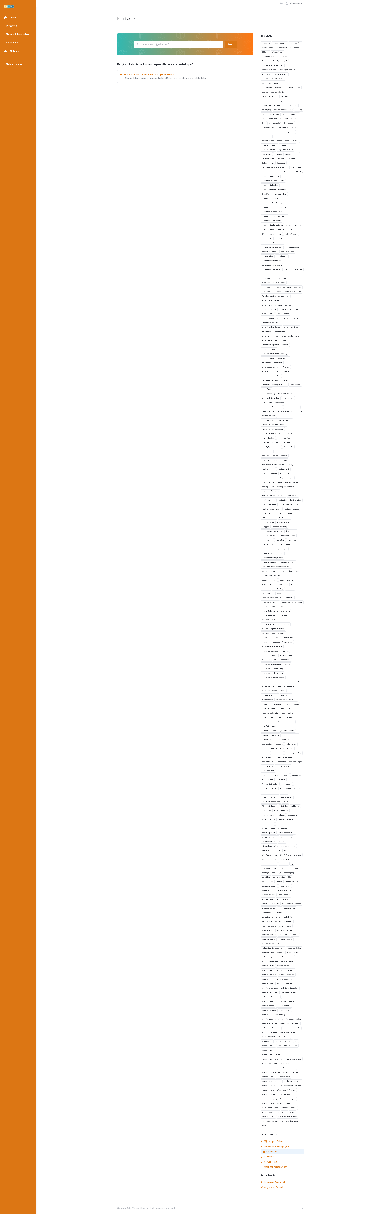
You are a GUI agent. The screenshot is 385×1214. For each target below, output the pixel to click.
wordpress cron (283, 1077)
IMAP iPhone (284, 518)
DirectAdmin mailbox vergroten (274, 216)
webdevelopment (269, 935)
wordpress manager (270, 1086)
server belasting (268, 828)
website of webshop (285, 984)
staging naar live (291, 882)
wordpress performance (291, 1086)
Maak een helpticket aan (275, 1167)
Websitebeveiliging (269, 1032)
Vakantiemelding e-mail (271, 917)
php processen (268, 771)
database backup (292, 154)
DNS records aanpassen (271, 234)
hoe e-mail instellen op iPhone (274, 460)
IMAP (290, 513)
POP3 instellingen (269, 806)
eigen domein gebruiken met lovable (277, 394)
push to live (266, 811)
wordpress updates (288, 1108)
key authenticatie (269, 584)
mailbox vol (266, 660)
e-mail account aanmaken (280, 274)
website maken (268, 984)
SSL (289, 877)
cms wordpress (268, 128)
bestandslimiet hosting (271, 105)
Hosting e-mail (283, 469)
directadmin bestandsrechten (274, 190)
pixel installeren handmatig (291, 788)
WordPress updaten (270, 1108)
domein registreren (270, 252)
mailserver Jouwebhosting (272, 669)
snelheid (297, 855)
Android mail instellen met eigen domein (278, 70)
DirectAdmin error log (270, 199)
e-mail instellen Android (271, 318)
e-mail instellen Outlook (271, 327)
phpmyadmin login (269, 788)
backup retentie (277, 92)
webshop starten (294, 948)
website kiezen (268, 979)
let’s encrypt (296, 584)
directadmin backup (270, 185)
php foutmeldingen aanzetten (274, 762)
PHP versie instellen (270, 784)
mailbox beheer (286, 655)
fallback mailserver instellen (273, 434)
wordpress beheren (288, 1068)
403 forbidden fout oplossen (287, 48)
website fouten (268, 970)
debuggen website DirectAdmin (275, 167)
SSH (297, 868)
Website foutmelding (285, 970)
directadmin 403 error (270, 176)
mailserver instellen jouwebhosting (276, 664)
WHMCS (286, 1037)
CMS (264, 123)
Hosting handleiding (288, 474)
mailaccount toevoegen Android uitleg (277, 638)
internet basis (267, 545)
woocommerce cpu (270, 1050)
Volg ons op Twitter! (273, 1187)
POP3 (285, 802)
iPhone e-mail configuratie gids (274, 549)
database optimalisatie (286, 159)
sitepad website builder (271, 850)
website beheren (287, 957)
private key (284, 806)
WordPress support (287, 1099)
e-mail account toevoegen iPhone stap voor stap (281, 292)
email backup (287, 398)
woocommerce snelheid (291, 1059)
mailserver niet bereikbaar (272, 673)
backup (265, 92)
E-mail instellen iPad (292, 318)
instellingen (292, 540)
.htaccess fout (295, 43)
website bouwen (287, 961)
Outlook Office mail (286, 740)
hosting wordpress (291, 509)
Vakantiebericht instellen (272, 913)
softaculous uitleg (269, 864)
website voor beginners (289, 1024)
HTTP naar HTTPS (269, 513)
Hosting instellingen (285, 478)
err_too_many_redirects (282, 411)
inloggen (265, 527)
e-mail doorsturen (269, 309)
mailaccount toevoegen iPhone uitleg (277, 642)
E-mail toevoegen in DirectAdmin (275, 345)
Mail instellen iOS (269, 620)
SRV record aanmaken (283, 868)
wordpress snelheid (270, 1095)
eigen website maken (270, 398)
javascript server (268, 571)
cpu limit (290, 132)
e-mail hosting (267, 314)
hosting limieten (268, 482)
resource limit (293, 815)
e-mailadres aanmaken (271, 376)
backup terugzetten (270, 96)
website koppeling (284, 979)
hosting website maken (271, 509)
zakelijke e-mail (268, 1117)
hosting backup (268, 469)
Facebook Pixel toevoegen (272, 429)
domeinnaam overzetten (272, 265)
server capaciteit (268, 833)
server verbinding (269, 842)
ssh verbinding (279, 877)
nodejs (296, 704)
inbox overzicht (268, 522)
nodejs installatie (269, 717)
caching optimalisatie (270, 114)
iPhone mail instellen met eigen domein (278, 562)
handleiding (267, 451)
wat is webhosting (269, 926)
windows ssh (267, 1041)
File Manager (293, 434)
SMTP (286, 850)
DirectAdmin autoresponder (273, 181)
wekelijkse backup (287, 1032)
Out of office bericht (286, 722)
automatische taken (270, 83)
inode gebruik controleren (272, 531)
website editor (283, 966)
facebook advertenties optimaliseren (276, 420)
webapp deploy (268, 930)
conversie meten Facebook (273, 132)
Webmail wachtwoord (270, 944)
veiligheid (288, 917)
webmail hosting (268, 939)
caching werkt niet (269, 119)
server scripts (286, 837)
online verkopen (268, 722)
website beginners (269, 957)
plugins (284, 793)
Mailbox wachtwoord (282, 660)
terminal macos (268, 895)
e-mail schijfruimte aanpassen (274, 340)
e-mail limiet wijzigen (270, 336)
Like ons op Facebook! (274, 1182)
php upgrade (297, 775)
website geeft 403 (269, 975)
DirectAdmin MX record (271, 221)
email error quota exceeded (273, 403)
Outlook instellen (269, 740)
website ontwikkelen (270, 992)
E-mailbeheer (295, 385)
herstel (277, 451)
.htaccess (266, 43)
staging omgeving (269, 886)
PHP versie (280, 780)
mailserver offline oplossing (273, 678)
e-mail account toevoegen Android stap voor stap (281, 287)
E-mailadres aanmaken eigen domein (277, 380)
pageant (279, 744)
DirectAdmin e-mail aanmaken (274, 194)
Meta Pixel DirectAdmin (271, 686)
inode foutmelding (279, 527)
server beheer (282, 824)
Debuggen (281, 163)
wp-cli (284, 1112)
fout (263, 438)
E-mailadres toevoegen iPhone (274, 385)
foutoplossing (267, 442)
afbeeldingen (277, 52)
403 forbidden (267, 48)
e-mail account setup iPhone (273, 283)
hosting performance (270, 491)
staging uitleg (285, 886)
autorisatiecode (294, 88)
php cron (265, 753)
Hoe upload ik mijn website (273, 465)
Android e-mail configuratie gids (275, 61)
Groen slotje (288, 447)
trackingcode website (270, 904)
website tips (266, 1015)
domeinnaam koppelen (271, 261)
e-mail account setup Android (274, 278)
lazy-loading (283, 584)
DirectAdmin (296, 167)
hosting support (268, 500)
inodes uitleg (267, 540)
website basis (292, 953)
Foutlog (271, 438)
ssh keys (265, 873)
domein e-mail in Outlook (272, 247)
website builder (268, 966)
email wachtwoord (292, 407)
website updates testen (291, 1019)
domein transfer (287, 252)
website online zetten (289, 988)
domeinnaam (281, 256)
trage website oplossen (291, 904)
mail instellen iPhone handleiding (275, 624)
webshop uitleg (268, 953)
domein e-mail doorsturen (272, 243)
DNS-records (267, 238)
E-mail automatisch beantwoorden (275, 296)
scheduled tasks (268, 820)
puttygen (284, 811)
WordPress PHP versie (286, 1090)
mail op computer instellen (273, 629)
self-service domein (286, 820)
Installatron (280, 540)
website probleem (289, 997)
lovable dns (288, 598)
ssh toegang (289, 873)
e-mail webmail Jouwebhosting (274, 354)
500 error (265, 52)
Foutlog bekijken (284, 438)
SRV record (266, 868)
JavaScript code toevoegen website (276, 567)
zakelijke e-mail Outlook (287, 1117)
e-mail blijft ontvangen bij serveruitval (277, 305)
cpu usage (266, 136)
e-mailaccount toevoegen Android (275, 367)
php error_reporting (293, 753)
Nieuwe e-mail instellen (271, 704)
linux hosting (278, 589)
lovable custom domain (271, 598)
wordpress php (268, 1090)
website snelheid (287, 1001)
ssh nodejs (276, 873)
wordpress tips (268, 1103)
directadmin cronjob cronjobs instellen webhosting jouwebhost (287, 172)
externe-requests (269, 416)
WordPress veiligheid (270, 1112)
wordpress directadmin (271, 1081)
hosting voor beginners (288, 505)
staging (279, 882)
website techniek (269, 1010)
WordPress (266, 1063)
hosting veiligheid (269, 505)
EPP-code (266, 411)
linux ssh (290, 589)
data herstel (266, 154)
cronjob (277, 136)
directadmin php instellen (272, 225)
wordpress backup (281, 1063)
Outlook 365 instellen (270, 735)
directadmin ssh (268, 230)
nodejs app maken (286, 709)
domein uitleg (267, 256)
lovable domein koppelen (292, 602)
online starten (291, 717)
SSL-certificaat (267, 882)
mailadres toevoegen (270, 651)
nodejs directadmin (270, 713)
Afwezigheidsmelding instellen (274, 57)
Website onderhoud (270, 988)
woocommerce (268, 1046)
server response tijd (270, 837)
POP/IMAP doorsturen (271, 802)
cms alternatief (275, 123)
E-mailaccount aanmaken (272, 363)
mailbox (285, 651)
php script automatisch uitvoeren (275, 775)
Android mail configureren (272, 65)
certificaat (284, 119)
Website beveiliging (270, 961)
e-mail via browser (269, 349)
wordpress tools (283, 1103)
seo (299, 820)
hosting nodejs (268, 487)
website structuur (284, 1006)
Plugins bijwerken (269, 797)
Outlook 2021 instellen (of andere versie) (278, 731)
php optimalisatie (283, 766)
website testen (284, 1010)
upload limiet (289, 908)
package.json (267, 744)
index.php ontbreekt (285, 522)
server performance (286, 833)
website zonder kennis (271, 1028)
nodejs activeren (268, 709)
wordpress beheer (269, 1068)
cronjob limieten (292, 141)
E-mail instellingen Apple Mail (274, 332)
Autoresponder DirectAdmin (273, 88)
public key (295, 806)
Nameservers (267, 700)
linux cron (266, 589)
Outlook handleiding (290, 735)
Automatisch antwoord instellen (274, 74)
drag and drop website (293, 269)
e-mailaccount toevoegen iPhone (275, 371)
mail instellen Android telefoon (274, 615)
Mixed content (289, 686)
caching (299, 110)
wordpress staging (269, 1099)
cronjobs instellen (287, 145)
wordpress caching (290, 1072)
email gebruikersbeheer (272, 407)
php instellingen (295, 762)
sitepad (282, 842)
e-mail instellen (283, 314)
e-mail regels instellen (291, 336)
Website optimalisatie (290, 992)
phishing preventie (269, 749)
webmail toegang (285, 939)
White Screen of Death (271, 1037)
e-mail (264, 274)
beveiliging (266, 110)
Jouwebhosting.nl (269, 580)
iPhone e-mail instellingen (272, 553)
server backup (267, 824)
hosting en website (269, 474)
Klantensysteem (124, 24)
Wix (296, 1041)
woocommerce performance (274, 1055)
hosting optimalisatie (285, 487)
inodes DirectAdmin (270, 536)
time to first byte (283, 899)
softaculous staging (282, 859)
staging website (268, 890)
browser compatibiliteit (283, 110)
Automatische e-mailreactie (273, 79)
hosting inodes (268, 478)
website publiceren (269, 1001)
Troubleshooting (268, 908)
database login (268, 159)
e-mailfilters (266, 389)
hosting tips (282, 500)
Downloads (269, 1157)
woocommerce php (270, 1059)
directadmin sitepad (294, 225)
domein (278, 238)
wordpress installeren (292, 1081)
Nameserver (286, 695)
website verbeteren (269, 1024)
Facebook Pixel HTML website (274, 425)
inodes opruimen (288, 536)
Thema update (268, 899)
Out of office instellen (270, 726)
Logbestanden (268, 593)
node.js (287, 704)
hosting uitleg (295, 500)
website (280, 953)
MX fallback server (269, 691)
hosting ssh (292, 496)
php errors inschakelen (283, 757)
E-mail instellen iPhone (271, 323)
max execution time (294, 682)
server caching (284, 828)
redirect (281, 815)
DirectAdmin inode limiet (272, 212)
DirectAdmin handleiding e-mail (275, 207)
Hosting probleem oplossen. (273, 496)
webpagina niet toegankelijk (273, 948)
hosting (290, 465)
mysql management (270, 695)
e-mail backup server (270, 300)
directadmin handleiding (272, 203)
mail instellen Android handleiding (276, 611)
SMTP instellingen (269, 855)
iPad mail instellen (283, 545)
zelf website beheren (270, 1121)
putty (276, 811)
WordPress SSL (287, 1095)
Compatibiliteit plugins (287, 128)
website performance (270, 997)
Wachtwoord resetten (283, 921)
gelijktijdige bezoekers (271, 447)
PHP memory (267, 766)
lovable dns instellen (270, 602)
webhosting (283, 935)
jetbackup (282, 571)
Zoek (231, 44)
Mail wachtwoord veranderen (273, 633)
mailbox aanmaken (269, 655)
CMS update (289, 123)
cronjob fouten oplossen (272, 141)
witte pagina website (283, 1041)
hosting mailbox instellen (288, 482)
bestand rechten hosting (272, 101)
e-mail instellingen (291, 327)
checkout (295, 119)
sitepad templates (288, 846)
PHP (282, 749)
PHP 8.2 (290, 749)
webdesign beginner (285, 930)
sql (292, 864)
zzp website (266, 1125)
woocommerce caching (287, 1046)
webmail (295, 935)
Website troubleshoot (270, 1019)
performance (291, 744)
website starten (268, 1006)
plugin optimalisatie (270, 793)
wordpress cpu (268, 1077)
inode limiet (291, 531)
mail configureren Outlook (272, 607)
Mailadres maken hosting (272, 646)
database (278, 154)
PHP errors (266, 757)
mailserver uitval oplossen (272, 682)
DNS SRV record (291, 234)
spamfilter (284, 864)
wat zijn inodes (285, 926)
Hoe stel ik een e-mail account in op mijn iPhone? (166, 76)
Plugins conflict (286, 797)
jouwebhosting (295, 571)
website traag (280, 1015)
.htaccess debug (279, 43)
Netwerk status (271, 1162)
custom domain (268, 150)
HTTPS (282, 513)
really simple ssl (268, 815)
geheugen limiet (283, 442)
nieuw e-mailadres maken (286, 700)
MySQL (282, 691)
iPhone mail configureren (272, 558)
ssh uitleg (266, 877)
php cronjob (277, 753)
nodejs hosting (287, 713)
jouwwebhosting (286, 580)
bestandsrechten (290, 105)
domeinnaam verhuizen (271, 269)
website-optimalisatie (291, 1028)
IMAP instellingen (269, 518)
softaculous (266, 859)
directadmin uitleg (285, 230)
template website (284, 890)
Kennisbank (138, 24)
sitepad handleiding (270, 846)
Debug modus (268, 163)
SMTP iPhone (285, 855)
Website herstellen (286, 975)
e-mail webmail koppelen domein (275, 358)
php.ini (297, 784)
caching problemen (290, 114)
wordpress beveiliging (271, 1072)
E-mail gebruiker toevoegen (290, 309)
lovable (279, 593)
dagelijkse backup (285, 150)
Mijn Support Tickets (273, 1141)
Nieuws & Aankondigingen (276, 1146)
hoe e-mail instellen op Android (274, 456)
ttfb (280, 908)
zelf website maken (290, 1121)
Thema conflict (284, 895)
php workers (286, 784)
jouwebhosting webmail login (274, 575)
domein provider (292, 247)
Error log (298, 411)
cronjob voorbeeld (269, 145)
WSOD (292, 1112)
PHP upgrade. (267, 780)
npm (280, 717)
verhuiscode (267, 921)
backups (284, 96)
